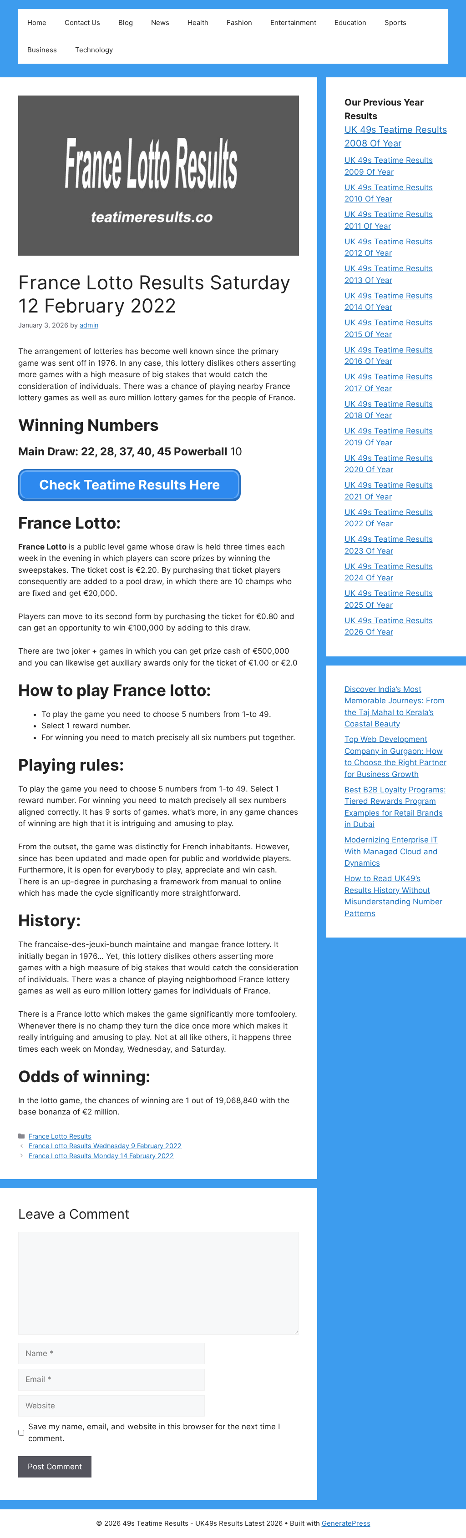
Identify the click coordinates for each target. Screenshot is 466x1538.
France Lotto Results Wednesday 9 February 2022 (105, 1146)
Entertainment (293, 22)
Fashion (239, 22)
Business (42, 49)
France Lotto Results (60, 1136)
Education (350, 22)
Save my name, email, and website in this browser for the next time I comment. (154, 1432)
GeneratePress (346, 1523)
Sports (395, 22)
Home (36, 22)
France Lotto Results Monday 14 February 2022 (101, 1156)
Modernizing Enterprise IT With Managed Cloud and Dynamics (391, 851)
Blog (125, 22)
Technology (94, 49)
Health (197, 22)
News (160, 22)
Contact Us (82, 22)
